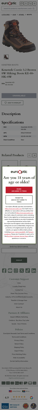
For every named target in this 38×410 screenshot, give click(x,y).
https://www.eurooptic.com (13, 209)
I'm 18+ (19, 190)
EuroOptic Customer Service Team (17, 236)
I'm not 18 (19, 200)
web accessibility (20, 232)
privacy (12, 232)
